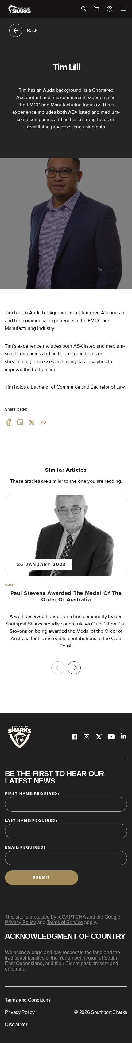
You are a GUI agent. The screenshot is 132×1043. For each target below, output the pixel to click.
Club (9, 585)
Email (25, 847)
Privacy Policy (20, 1012)
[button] (74, 667)
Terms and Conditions (28, 1000)
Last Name (31, 820)
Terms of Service (65, 922)
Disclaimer (16, 1024)
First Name (32, 793)
